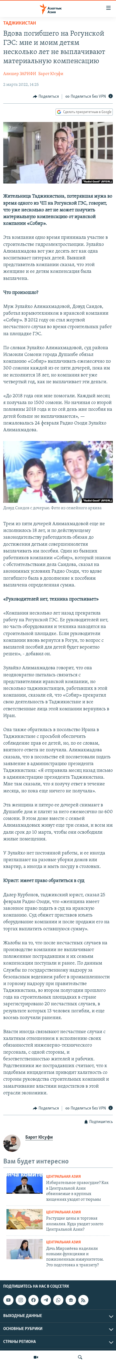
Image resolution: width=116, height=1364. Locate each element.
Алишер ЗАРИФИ (19, 74)
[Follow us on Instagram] (21, 1300)
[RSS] (83, 1300)
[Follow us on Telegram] (46, 1300)
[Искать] (80, 1357)
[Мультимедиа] (36, 1357)
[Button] (46, 96)
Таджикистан (19, 23)
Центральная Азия (63, 1177)
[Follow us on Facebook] (33, 1300)
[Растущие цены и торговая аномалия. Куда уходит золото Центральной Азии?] (24, 1219)
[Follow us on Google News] (71, 1300)
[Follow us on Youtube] (8, 1300)
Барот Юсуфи (50, 74)
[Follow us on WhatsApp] (58, 1300)
